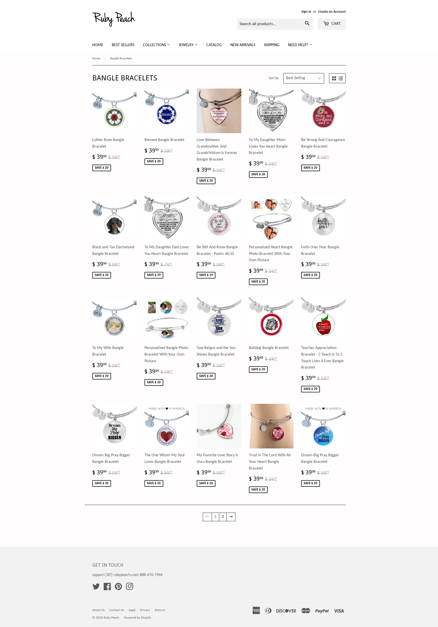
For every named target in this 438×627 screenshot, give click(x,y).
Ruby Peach (111, 617)
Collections (155, 45)
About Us (98, 610)
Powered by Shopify (137, 617)
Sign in (306, 11)
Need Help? (298, 45)
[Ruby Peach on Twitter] (96, 588)
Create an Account (332, 11)
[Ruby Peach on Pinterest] (118, 588)
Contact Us (117, 610)
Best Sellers (123, 45)
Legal (132, 610)
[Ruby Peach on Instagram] (129, 588)
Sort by (274, 78)
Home (97, 45)
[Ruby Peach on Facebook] (107, 588)
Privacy (145, 610)
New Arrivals (242, 45)
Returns (160, 610)
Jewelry (187, 45)
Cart (336, 24)
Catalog (214, 45)
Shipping (271, 45)
